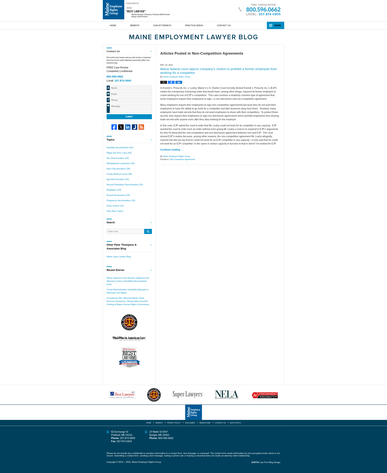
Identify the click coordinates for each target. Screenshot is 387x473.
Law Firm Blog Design (265, 462)
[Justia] (135, 127)
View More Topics (115, 211)
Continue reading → (171, 149)
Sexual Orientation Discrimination (125, 184)
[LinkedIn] (128, 127)
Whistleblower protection (121, 163)
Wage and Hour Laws (119, 153)
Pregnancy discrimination (121, 200)
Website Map (205, 423)
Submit (129, 117)
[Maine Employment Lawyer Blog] (193, 37)
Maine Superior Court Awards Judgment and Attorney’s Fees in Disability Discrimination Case (128, 281)
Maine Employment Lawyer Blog (136, 9)
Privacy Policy (174, 423)
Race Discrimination (118, 168)
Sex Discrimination (118, 158)
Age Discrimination (118, 179)
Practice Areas (194, 25)
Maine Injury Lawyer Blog (119, 256)
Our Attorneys (162, 25)
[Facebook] (114, 127)
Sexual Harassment (118, 195)
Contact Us (224, 25)
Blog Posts (235, 423)
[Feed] (141, 127)
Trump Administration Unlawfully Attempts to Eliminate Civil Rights (127, 291)
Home (113, 25)
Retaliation (114, 190)
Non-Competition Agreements (182, 159)
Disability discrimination (120, 147)
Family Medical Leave (119, 174)
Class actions (115, 206)
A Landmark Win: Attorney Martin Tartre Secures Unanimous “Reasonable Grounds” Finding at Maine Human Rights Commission (128, 301)
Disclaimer (190, 423)
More (278, 25)
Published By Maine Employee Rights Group (259, 9)
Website (134, 25)
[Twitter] (121, 127)
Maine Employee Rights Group (146, 462)
